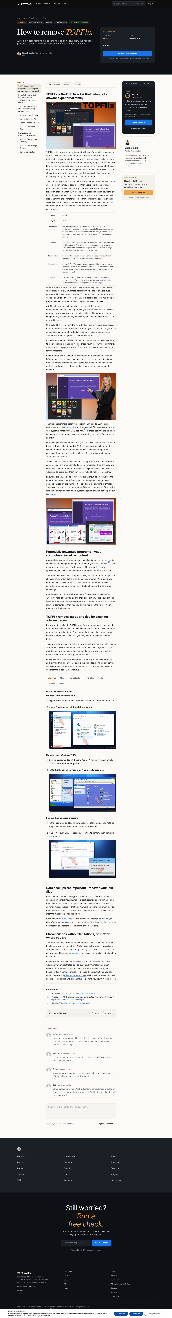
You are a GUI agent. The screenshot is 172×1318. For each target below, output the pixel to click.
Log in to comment (105, 1123)
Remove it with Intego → (127, 53)
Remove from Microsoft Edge (29, 127)
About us (114, 1276)
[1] (78, 346)
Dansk (20, 1168)
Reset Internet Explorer (29, 123)
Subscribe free (138, 192)
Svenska (115, 1168)
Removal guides (30, 18)
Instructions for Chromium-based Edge (28, 134)
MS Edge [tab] (90, 678)
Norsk (67, 1174)
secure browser (72, 953)
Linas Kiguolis (28, 53)
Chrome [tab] (51, 684)
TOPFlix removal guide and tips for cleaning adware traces (27, 108)
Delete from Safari (27, 152)
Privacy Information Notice (120, 1284)
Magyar (114, 1174)
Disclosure (114, 1292)
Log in (150, 4)
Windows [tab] (52, 678)
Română (68, 1180)
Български (116, 1180)
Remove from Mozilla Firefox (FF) (28, 140)
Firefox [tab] (101, 678)
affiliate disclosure (56, 1309)
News (38, 4)
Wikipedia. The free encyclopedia (79, 993)
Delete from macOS (28, 119)
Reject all (136, 1313)
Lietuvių (21, 1156)
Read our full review (138, 128)
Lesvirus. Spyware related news (74, 1003)
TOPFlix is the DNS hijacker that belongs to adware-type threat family (29, 88)
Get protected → (138, 122)
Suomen (21, 1174)
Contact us (115, 1296)
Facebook (20, 1290)
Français (68, 1162)
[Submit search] (114, 3)
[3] (109, 562)
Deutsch (21, 1162)
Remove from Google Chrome (28, 146)
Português (116, 1162)
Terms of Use (116, 1280)
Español (67, 1168)
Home (19, 18)
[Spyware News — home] (25, 4)
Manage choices (154, 1313)
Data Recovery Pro (98, 922)
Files (64, 4)
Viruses (67, 1276)
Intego (99, 283)
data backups (65, 919)
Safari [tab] (61, 684)
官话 (19, 1180)
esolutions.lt (32, 1286)
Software (56, 4)
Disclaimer (114, 1288)
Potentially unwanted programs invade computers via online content (27, 98)
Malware (47, 4)
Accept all (121, 1313)
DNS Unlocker (65, 427)
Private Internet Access (75, 975)
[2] (85, 429)
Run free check (101, 1243)
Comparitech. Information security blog (65, 1000)
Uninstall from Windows (29, 115)
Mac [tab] (62, 678)
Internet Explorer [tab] (75, 678)
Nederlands (69, 1156)
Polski (113, 1156)
